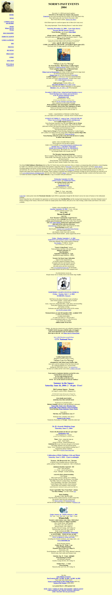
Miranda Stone (71, 406)
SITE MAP (10, 60)
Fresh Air (46, 16)
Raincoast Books (61, 67)
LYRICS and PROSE (53, 590)
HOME (11, 15)
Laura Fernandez (72, 407)
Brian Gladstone (64, 409)
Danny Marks (73, 409)
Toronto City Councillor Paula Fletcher (67, 229)
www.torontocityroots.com (61, 267)
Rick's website (59, 501)
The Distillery (58, 243)
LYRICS (5, 40)
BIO (12, 43)
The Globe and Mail (58, 84)
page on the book (63, 78)
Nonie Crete (62, 406)
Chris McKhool (52, 225)
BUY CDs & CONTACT (10, 64)
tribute (64, 173)
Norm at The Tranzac (60, 583)
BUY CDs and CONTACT (69, 591)
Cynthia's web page (75, 368)
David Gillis (53, 407)
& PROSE (11, 40)
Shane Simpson (61, 407)
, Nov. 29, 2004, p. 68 (62, 87)
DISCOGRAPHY (8, 33)
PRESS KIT (10, 54)
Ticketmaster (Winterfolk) (70, 532)
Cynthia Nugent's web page (65, 80)
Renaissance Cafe (63, 97)
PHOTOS (11, 47)
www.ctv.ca (74, 367)
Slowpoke (69, 166)
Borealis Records (70, 501)
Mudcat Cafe (76, 502)
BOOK (61, 588)
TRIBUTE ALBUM (8, 36)
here (75, 491)
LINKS (11, 57)
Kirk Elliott (72, 32)
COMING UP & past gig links (9, 22)
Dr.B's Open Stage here (67, 450)
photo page (71, 170)
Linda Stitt (22, 196)
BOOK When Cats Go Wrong (9, 28)
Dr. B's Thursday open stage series (66, 101)
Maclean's (53, 87)
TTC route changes (55, 222)
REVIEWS (10, 50)
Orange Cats (53, 75)
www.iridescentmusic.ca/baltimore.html (71, 145)
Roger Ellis (54, 406)
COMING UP (55, 588)
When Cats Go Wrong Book (71, 333)
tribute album (98, 166)
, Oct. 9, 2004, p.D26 (69, 84)
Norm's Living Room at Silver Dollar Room (61, 581)
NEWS (12, 18)
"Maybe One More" (70, 19)
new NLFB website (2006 (63, 310)
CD (58, 75)
